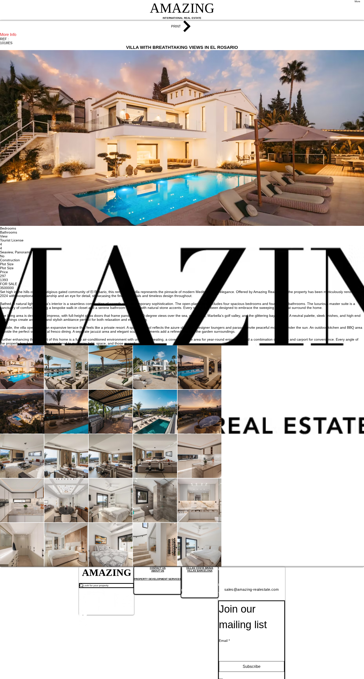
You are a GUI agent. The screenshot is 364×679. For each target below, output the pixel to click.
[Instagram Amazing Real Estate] (106, 617)
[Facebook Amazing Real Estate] (106, 625)
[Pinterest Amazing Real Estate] (106, 633)
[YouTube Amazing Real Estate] (106, 594)
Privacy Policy (196, 671)
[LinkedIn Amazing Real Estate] (106, 610)
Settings (319, 671)
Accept (342, 671)
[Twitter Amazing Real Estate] (106, 602)
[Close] (358, 671)
